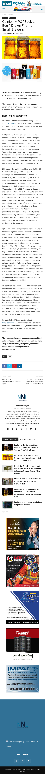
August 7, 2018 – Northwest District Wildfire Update (11, 381)
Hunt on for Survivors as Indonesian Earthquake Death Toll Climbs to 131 (34, 381)
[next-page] (7, 512)
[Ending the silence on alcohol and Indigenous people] (7, 504)
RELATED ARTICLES (10, 439)
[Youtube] (36, 429)
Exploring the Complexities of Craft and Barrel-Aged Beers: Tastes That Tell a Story (26, 447)
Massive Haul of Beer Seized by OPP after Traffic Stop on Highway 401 (27, 481)
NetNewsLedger (9, 33)
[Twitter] (9, 366)
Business (10, 14)
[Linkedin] (19, 366)
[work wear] (22, 571)
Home (4, 14)
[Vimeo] (32, 429)
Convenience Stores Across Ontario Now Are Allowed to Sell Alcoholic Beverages (27, 458)
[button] (3, 9)
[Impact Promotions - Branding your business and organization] (22, 678)
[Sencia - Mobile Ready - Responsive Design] (22, 644)
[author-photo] (22, 402)
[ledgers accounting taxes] (22, 607)
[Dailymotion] (9, 429)
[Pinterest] (14, 366)
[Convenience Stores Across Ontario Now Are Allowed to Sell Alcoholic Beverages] (7, 457)
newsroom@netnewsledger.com (27, 746)
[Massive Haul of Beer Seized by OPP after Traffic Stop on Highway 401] (7, 481)
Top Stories (12, 18)
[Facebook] (4, 366)
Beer (10, 356)
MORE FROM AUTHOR (27, 439)
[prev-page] (3, 512)
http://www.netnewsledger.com (22, 408)
